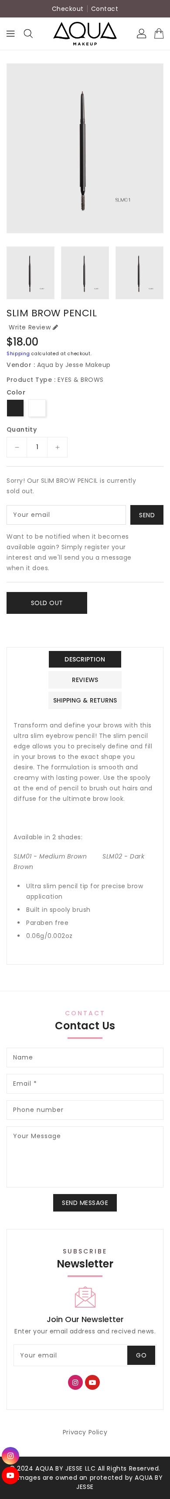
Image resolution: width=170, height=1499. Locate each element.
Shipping (18, 353)
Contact (105, 8)
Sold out (47, 603)
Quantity (22, 429)
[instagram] (10, 1455)
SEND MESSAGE (85, 1202)
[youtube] (10, 1475)
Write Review (30, 327)
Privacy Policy (85, 1432)
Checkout (68, 8)
